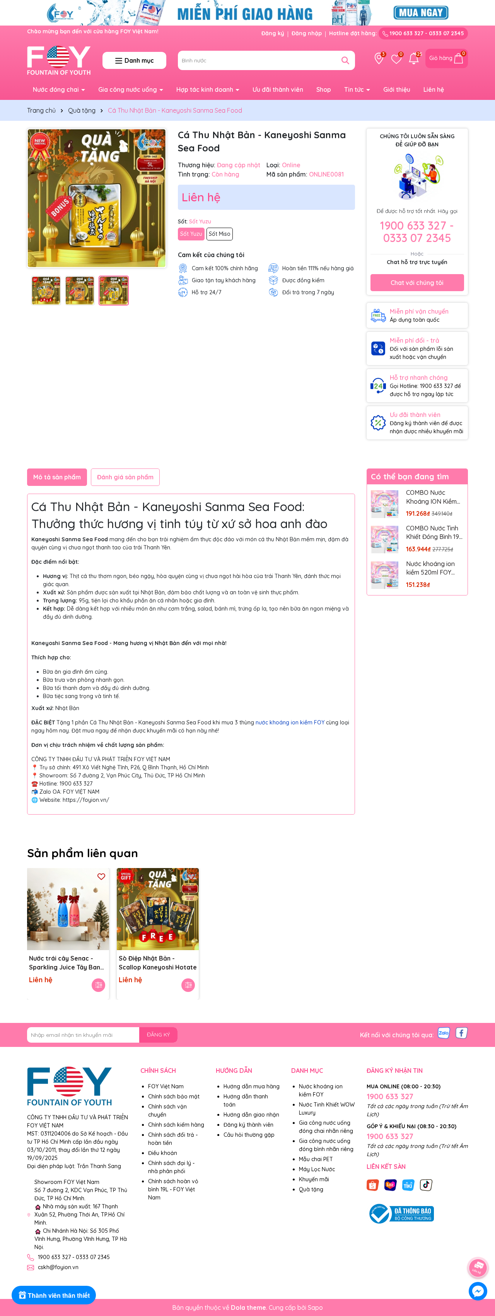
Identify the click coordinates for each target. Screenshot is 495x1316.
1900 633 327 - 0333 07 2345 (426, 33)
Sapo (315, 1307)
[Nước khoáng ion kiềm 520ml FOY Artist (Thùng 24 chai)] (384, 575)
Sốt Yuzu (191, 233)
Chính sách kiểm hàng (176, 1124)
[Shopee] (373, 1184)
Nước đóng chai (56, 89)
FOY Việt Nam (166, 1086)
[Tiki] (408, 1184)
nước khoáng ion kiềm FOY (290, 722)
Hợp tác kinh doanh (205, 89)
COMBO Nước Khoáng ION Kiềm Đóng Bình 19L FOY (432, 497)
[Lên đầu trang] (478, 1246)
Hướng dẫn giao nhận (251, 1114)
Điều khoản (162, 1153)
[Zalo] (444, 1032)
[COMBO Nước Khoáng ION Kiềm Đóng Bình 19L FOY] (384, 504)
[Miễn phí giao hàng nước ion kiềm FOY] (247, 12)
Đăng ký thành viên (248, 1124)
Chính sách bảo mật (174, 1096)
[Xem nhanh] (98, 985)
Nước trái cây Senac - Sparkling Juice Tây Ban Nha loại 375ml (64, 962)
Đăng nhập (307, 33)
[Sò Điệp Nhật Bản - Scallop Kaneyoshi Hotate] (158, 909)
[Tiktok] (426, 1184)
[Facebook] (462, 1032)
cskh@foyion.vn (58, 1267)
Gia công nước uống (128, 89)
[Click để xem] (96, 198)
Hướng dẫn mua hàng (252, 1086)
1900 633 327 (390, 1096)
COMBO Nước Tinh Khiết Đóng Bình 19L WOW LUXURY (434, 532)
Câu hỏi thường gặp (249, 1134)
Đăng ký (272, 33)
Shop (323, 89)
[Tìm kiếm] (345, 60)
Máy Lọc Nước (317, 1169)
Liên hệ (433, 89)
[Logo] (59, 59)
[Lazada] (390, 1184)
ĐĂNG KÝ (158, 1034)
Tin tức (354, 89)
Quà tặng (311, 1189)
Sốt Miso (219, 233)
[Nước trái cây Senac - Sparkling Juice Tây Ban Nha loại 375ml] (68, 909)
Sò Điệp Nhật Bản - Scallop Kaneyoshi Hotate (158, 962)
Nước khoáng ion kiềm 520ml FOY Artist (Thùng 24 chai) (430, 568)
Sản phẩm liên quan (82, 853)
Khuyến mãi (314, 1179)
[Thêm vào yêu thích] (101, 876)
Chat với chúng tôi (417, 283)
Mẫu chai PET (316, 1159)
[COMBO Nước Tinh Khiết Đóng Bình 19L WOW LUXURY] (384, 539)
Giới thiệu (396, 89)
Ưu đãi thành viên (278, 89)
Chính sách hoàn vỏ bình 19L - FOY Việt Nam (173, 1189)
